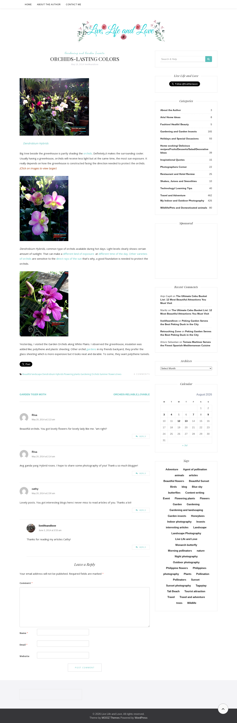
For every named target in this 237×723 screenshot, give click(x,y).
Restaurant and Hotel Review (177, 174)
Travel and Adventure (172, 195)
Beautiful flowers (173, 481)
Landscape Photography (186, 533)
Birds (173, 486)
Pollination (202, 573)
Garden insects (177, 515)
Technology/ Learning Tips (176, 188)
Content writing (194, 492)
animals (179, 475)
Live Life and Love (186, 539)
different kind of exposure (78, 253)
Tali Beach (173, 591)
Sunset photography (178, 585)
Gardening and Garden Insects (85, 53)
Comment (26, 583)
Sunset (195, 579)
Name (24, 633)
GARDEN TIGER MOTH (33, 394)
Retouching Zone (170, 331)
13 (186, 421)
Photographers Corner (173, 167)
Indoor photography (179, 521)
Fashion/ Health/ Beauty (174, 124)
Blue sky (197, 486)
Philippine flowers (177, 568)
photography (171, 573)
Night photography (186, 556)
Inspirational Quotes (172, 159)
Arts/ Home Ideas (170, 117)
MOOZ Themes (111, 717)
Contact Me (73, 4)
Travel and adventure (192, 597)
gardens (91, 349)
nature (201, 550)
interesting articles (177, 527)
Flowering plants (72, 374)
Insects (200, 521)
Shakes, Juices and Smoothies (178, 181)
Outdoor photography (186, 562)
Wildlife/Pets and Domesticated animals (183, 207)
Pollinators (179, 579)
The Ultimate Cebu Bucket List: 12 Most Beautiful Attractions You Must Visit (183, 299)
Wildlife (191, 602)
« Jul (184, 445)
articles (193, 475)
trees (118, 374)
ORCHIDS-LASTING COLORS (84, 58)
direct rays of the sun (69, 258)
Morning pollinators (180, 550)
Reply (142, 436)
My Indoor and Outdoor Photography (182, 200)
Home (28, 4)
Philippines (199, 568)
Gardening (86, 374)
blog (184, 486)
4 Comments (142, 374)
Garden (177, 504)
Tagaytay (201, 585)
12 (178, 421)
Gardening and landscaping (186, 510)
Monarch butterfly (186, 544)
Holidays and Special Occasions (179, 138)
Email (23, 644)
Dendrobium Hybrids (35, 143)
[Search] (208, 59)
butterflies (174, 492)
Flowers (205, 498)
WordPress (141, 717)
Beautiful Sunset (199, 481)
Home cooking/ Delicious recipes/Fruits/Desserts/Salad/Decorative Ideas (184, 149)
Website (24, 656)
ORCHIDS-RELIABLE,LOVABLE (131, 394)
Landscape (199, 527)
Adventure (172, 469)
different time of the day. (113, 253)
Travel (171, 597)
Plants (187, 573)
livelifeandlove (91, 64)
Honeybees (198, 515)
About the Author (49, 4)
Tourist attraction (194, 591)
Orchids (95, 374)
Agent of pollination (195, 469)
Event (166, 498)
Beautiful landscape (32, 374)
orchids (87, 153)
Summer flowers (108, 374)
